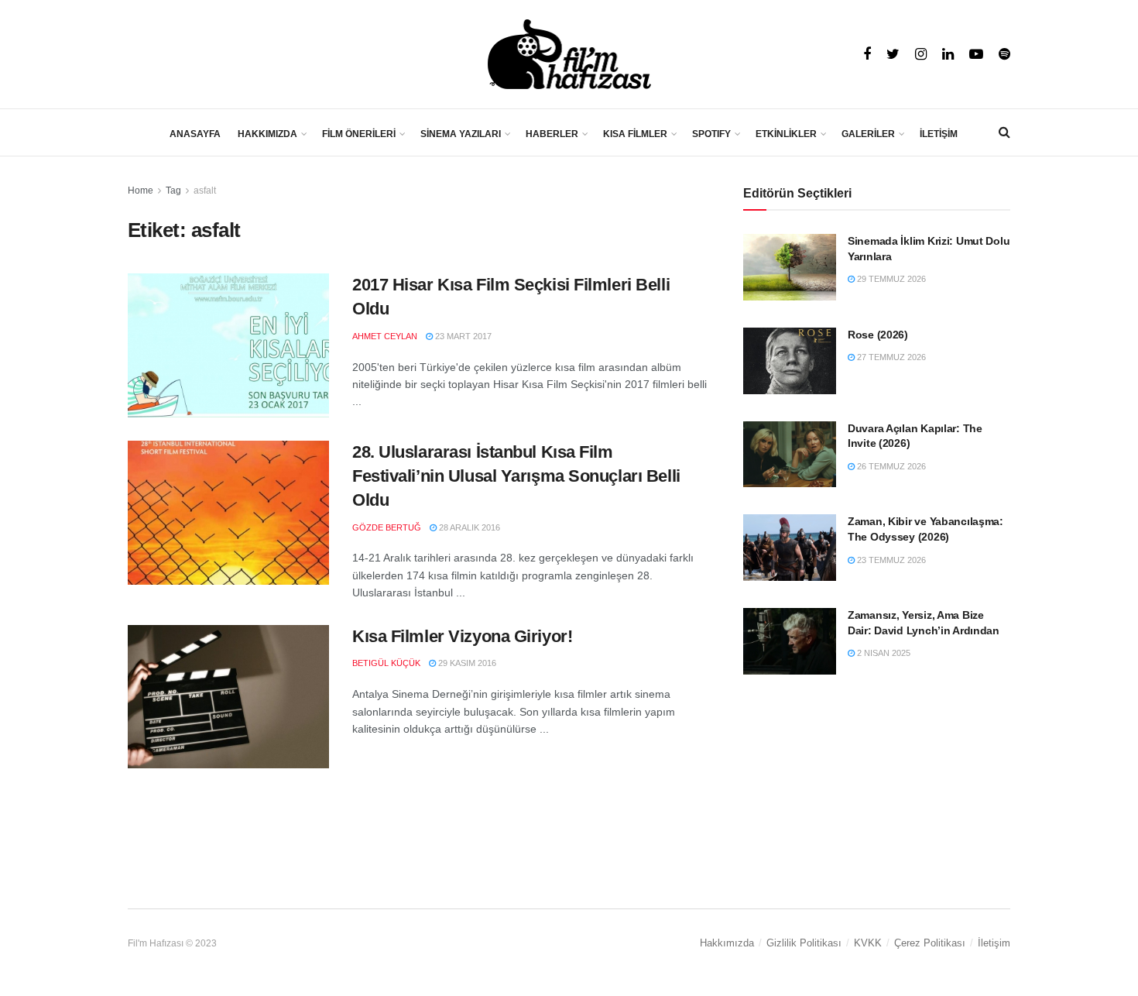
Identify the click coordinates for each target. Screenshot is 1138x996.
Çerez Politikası (929, 943)
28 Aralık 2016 (468, 527)
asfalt (205, 190)
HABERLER (552, 134)
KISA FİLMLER (635, 134)
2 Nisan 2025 (882, 653)
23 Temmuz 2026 (890, 560)
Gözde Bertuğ (386, 527)
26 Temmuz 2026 (890, 466)
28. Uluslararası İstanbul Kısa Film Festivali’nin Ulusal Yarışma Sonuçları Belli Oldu (516, 476)
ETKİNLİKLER (786, 134)
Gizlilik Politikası (804, 943)
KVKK (868, 943)
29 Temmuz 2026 (890, 278)
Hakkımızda (727, 943)
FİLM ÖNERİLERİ (359, 134)
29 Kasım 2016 (466, 663)
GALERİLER (868, 134)
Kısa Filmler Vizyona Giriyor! (462, 636)
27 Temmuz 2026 (890, 357)
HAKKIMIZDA (267, 134)
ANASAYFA (195, 134)
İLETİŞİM (939, 134)
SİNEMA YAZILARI (460, 134)
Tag (173, 190)
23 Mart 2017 (462, 336)
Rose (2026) (878, 334)
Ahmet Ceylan (384, 336)
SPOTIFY (711, 134)
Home (140, 190)
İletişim (994, 943)
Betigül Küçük (386, 663)
